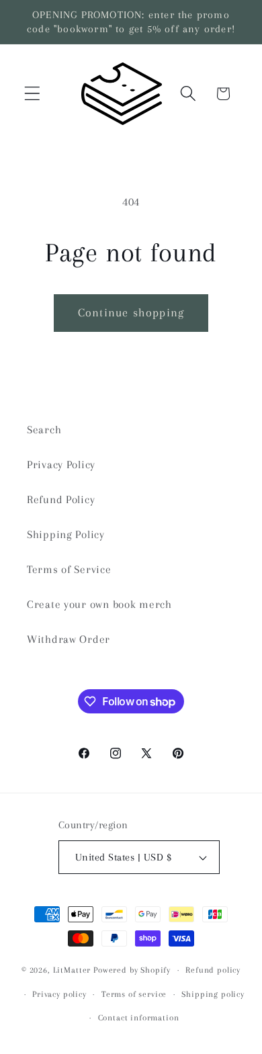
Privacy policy (59, 994)
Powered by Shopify (132, 970)
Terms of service (134, 994)
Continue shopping (131, 312)
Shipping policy (213, 994)
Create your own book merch (99, 604)
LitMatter (72, 970)
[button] (32, 94)
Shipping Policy (66, 534)
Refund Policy (61, 499)
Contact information (138, 1017)
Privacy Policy (61, 464)
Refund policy (213, 970)
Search (44, 429)
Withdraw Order (68, 639)
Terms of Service (69, 569)
